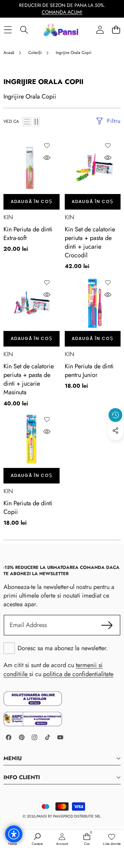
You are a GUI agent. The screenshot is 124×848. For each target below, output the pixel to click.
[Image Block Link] (32, 698)
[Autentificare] (99, 30)
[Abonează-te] (107, 625)
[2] (36, 121)
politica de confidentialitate (78, 674)
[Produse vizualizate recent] (115, 415)
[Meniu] (8, 30)
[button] (116, 30)
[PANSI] (62, 29)
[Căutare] (24, 30)
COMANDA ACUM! (62, 12)
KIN (8, 217)
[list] (26, 121)
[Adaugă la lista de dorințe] (47, 145)
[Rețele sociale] (115, 430)
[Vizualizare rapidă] (47, 158)
